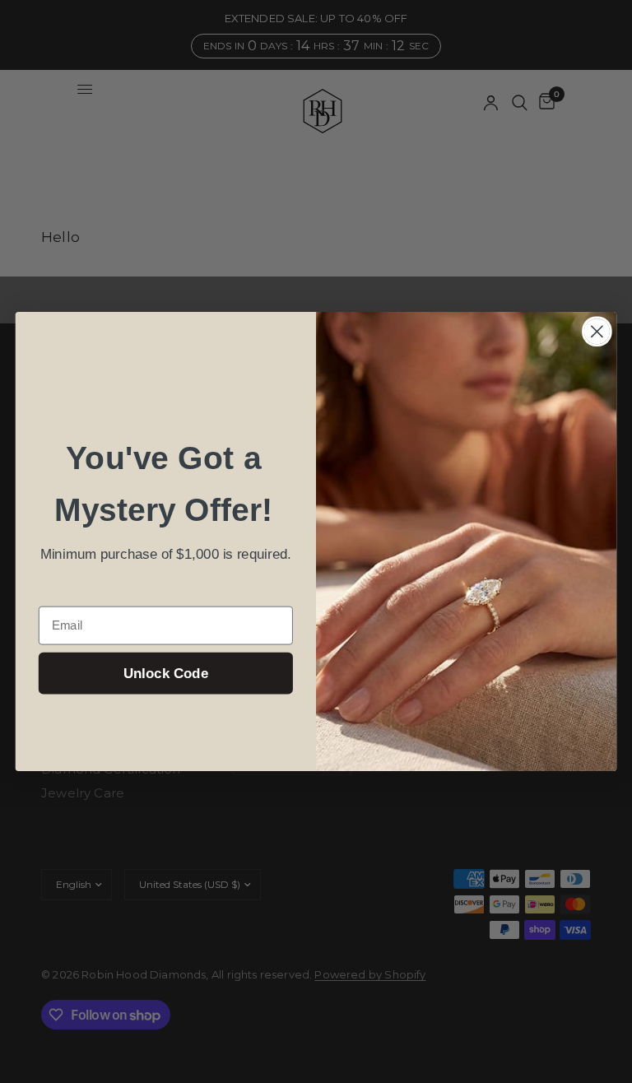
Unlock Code (165, 673)
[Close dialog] (597, 331)
